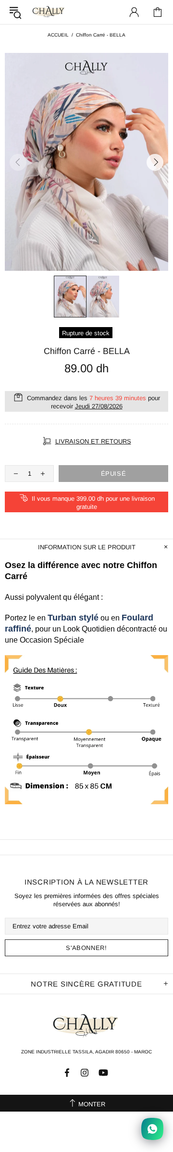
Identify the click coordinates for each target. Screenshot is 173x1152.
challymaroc (49, 12)
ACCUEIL (58, 35)
